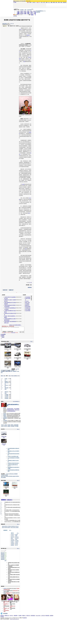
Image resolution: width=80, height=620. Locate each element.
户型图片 (11, 527)
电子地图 (11, 526)
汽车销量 (5, 420)
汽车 (42, 2)
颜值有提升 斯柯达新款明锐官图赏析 (11, 513)
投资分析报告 (27, 306)
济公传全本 (14, 588)
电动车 (22, 170)
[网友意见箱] (3, 614)
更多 (6, 560)
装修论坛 (14, 527)
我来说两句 (5, 23)
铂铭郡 (16, 539)
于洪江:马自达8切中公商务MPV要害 (13, 413)
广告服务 (20, 615)
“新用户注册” (13, 332)
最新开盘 (6, 526)
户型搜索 (9, 526)
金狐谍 (9, 426)
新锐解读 (14, 592)
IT (39, 2)
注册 (4, 332)
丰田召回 (10, 476)
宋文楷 (9, 448)
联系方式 (28, 615)
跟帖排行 (9, 499)
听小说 (5, 590)
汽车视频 (16, 426)
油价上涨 (13, 473)
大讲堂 (4, 407)
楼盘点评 (14, 526)
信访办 (2, 426)
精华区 (3, 335)
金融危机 (22, 140)
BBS (61, 2)
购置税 (32, 14)
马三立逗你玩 (9, 588)
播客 (54, 2)
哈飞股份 (2, 555)
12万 (2, 370)
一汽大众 (7, 473)
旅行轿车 (11, 371)
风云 (29, 213)
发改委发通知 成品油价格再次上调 (13, 415)
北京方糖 (12, 535)
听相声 (5, 588)
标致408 (6, 381)
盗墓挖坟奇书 (15, 590)
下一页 (30, 282)
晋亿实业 (2, 552)
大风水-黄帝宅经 (9, 592)
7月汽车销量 (18, 421)
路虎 (2, 476)
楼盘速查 (3, 526)
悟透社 (12, 424)
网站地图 (47, 615)
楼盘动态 (3, 527)
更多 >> (32, 341)
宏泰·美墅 (12, 539)
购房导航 (6, 527)
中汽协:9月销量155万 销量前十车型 (14, 420)
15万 (4, 370)
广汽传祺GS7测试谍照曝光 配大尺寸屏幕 (12, 520)
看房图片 (9, 527)
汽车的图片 (27, 303)
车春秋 (4, 415)
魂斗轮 (5, 426)
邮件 (56, 2)
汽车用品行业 (27, 307)
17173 (20, 1)
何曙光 (9, 453)
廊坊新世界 (12, 540)
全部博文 (2, 616)
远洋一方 (16, 545)
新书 (4, 592)
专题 (25, 9)
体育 (30, 2)
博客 (59, 2)
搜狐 (14, 1)
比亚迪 (23, 184)
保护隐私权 (33, 615)
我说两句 (64, 2)
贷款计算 (17, 526)
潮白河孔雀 (16, 538)
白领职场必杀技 (10, 590)
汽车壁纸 (15, 15)
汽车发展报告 (27, 297)
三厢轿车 (6, 371)
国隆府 (12, 538)
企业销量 (5, 422)
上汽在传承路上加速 (14, 456)
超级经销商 (16, 424)
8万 (18, 368)
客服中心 (24, 615)
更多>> (33, 9)
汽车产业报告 (27, 309)
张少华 (9, 457)
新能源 (29, 140)
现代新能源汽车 (11, 467)
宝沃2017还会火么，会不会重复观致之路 (12, 521)
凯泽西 (6, 475)
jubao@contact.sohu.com (14, 618)
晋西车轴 (2, 554)
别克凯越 (6, 398)
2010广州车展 (15, 401)
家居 (47, 2)
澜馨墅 (16, 535)
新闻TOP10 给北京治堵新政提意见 (13, 414)
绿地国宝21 (12, 534)
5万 (16, 368)
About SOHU (38, 615)
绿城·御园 (12, 545)
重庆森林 (9, 451)
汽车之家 (27, 301)
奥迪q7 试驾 (27, 302)
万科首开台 (16, 541)
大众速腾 (6, 395)
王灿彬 (9, 464)
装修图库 (17, 527)
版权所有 (25, 617)
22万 (6, 370)
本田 (10, 473)
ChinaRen (17, 1)
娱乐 (34, 2)
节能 (29, 57)
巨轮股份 (2, 556)
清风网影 (9, 460)
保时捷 (7, 476)
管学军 (9, 456)
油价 (26, 248)
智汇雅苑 (12, 541)
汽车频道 (22, 9)
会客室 (4, 414)
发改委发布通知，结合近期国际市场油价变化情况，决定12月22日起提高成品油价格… (13, 410)
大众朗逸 (6, 394)
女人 (49, 2)
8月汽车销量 (13, 421)
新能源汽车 (27, 305)
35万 (7, 370)
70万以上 (12, 370)
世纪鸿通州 (16, 540)
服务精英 (5, 418)
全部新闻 (51, 615)
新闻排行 (3, 499)
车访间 (4, 413)
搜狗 (15, 2)
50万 (9, 370)
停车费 (16, 476)
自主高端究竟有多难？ (15, 463)
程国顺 (9, 463)
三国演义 (8, 593)
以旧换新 (4, 477)
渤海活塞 (2, 559)
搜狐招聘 (15, 615)
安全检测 (12, 426)
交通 (24, 61)
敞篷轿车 (15, 371)
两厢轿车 (2, 371)
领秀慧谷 (16, 534)
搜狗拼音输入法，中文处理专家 (8, 326)
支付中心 (11, 615)
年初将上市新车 (18, 366)
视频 (51, 2)
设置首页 (2, 615)
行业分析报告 (27, 310)
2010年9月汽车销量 (7, 421)
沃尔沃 (4, 476)
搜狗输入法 (7, 615)
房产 (44, 2)
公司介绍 (43, 615)
